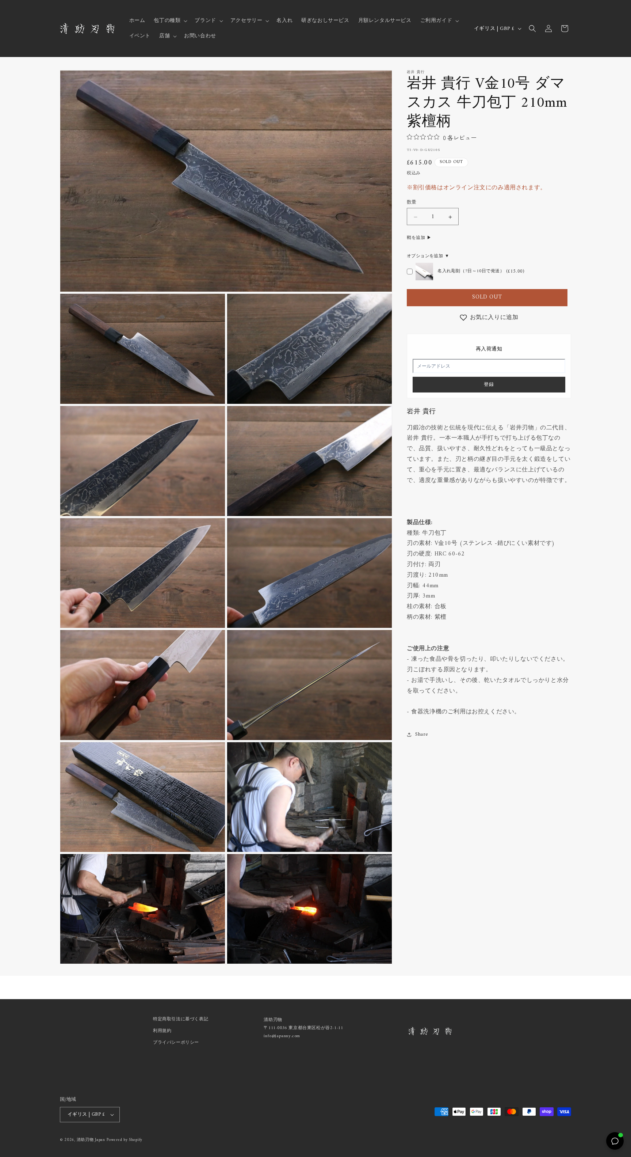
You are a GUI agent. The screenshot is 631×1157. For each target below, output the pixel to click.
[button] (169, 21)
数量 (412, 202)
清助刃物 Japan (91, 1140)
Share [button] (421, 734)
